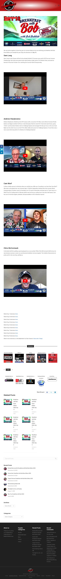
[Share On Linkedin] (1, 152)
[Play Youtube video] (25, 88)
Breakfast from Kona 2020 (10, 17)
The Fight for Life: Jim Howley (15, 488)
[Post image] (8, 402)
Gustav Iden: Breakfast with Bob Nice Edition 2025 (19, 473)
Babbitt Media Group (8, 536)
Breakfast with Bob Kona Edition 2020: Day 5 (34, 440)
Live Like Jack (50, 534)
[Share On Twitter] (1, 149)
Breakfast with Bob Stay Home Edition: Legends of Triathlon (51, 553)
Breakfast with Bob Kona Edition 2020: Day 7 (34, 422)
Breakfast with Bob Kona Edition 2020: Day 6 (15, 440)
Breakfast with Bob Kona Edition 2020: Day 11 (15, 404)
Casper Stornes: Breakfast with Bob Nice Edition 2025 (20, 478)
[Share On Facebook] (1, 146)
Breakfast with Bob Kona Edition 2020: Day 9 (34, 404)
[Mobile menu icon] (59, 5)
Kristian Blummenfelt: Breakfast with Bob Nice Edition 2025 (21, 468)
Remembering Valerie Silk (14, 483)
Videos (6, 19)
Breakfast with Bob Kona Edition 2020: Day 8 (15, 422)
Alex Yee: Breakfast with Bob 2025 (16, 494)
